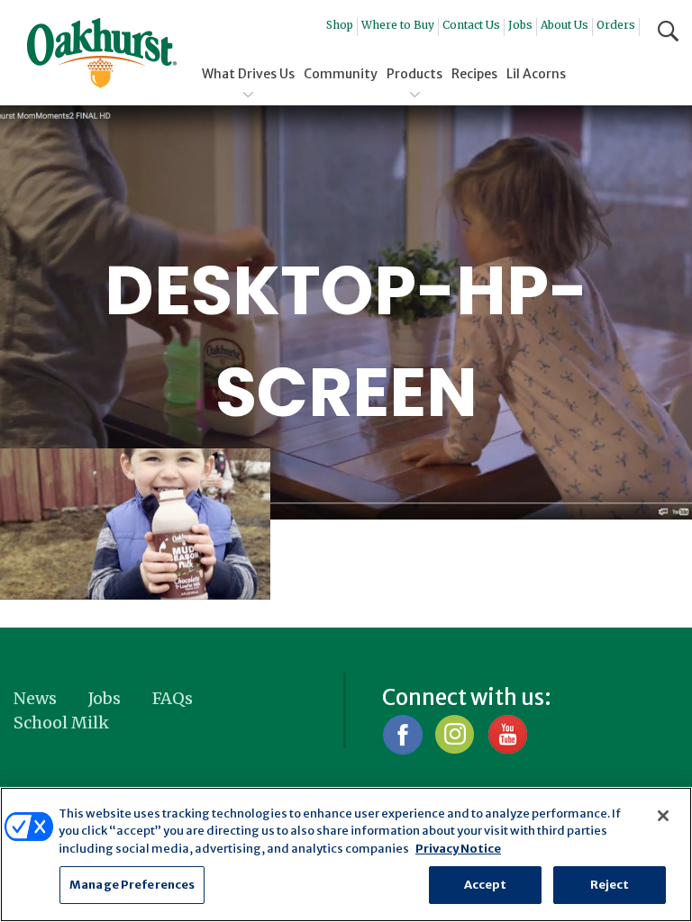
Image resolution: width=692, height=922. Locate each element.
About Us (564, 25)
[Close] (663, 816)
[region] (346, 854)
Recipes (474, 74)
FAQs (172, 698)
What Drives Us (248, 74)
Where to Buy (397, 25)
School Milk (61, 722)
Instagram (454, 734)
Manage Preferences (132, 884)
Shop (339, 25)
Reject (610, 884)
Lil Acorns (536, 74)
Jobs (520, 25)
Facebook (402, 734)
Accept (485, 884)
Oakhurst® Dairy (102, 53)
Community (341, 74)
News (35, 698)
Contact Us (471, 25)
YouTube (507, 734)
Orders (615, 25)
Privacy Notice (458, 848)
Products (414, 74)
